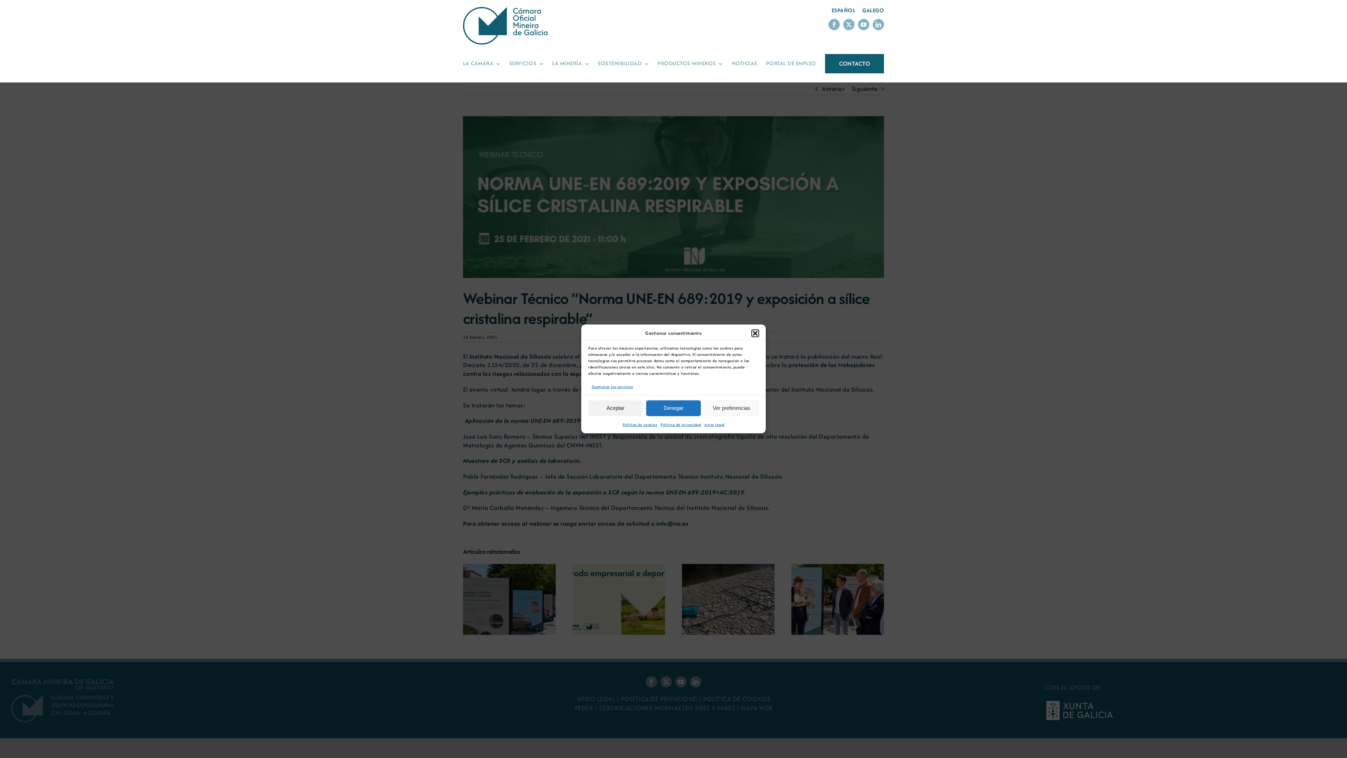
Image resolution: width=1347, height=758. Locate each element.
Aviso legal (714, 424)
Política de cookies (640, 424)
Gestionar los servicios (612, 387)
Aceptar (615, 408)
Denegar (673, 408)
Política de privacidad (681, 424)
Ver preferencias (731, 408)
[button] (755, 333)
